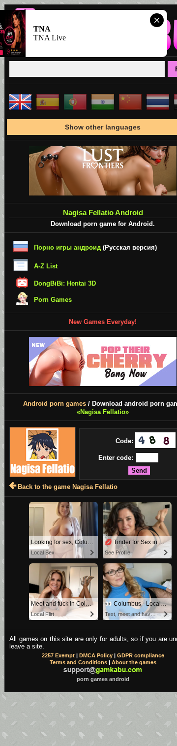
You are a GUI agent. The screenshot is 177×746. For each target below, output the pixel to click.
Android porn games (54, 403)
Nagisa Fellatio (102, 412)
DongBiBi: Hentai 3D (65, 283)
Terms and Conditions (78, 662)
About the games (134, 662)
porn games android (103, 679)
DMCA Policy (96, 655)
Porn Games (53, 299)
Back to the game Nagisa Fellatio (68, 486)
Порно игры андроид (67, 247)
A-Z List (46, 266)
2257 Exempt (58, 655)
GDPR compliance (140, 655)
